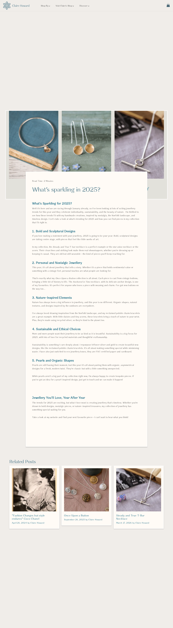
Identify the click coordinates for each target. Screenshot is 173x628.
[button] (45, 6)
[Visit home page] (16, 5)
